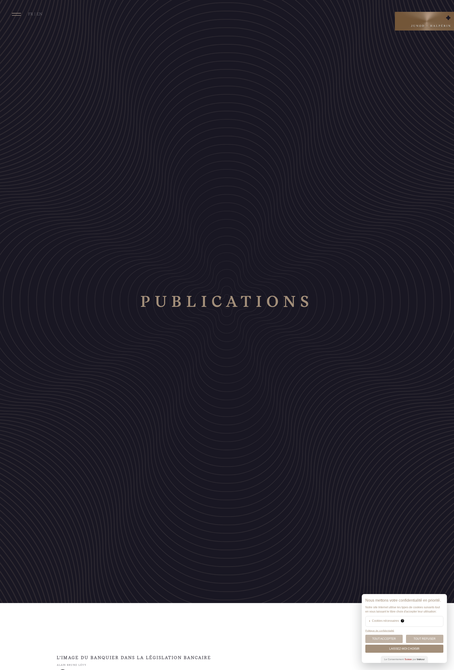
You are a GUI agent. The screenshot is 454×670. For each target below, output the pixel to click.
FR (30, 14)
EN (40, 14)
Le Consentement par (404, 659)
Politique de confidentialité (379, 630)
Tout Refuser (425, 638)
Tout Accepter (384, 638)
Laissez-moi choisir (404, 648)
